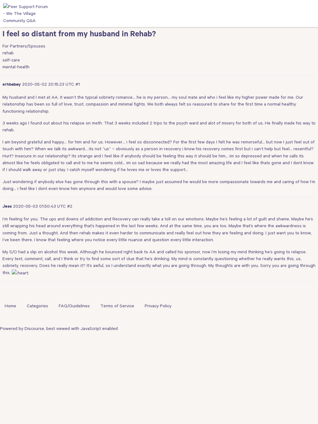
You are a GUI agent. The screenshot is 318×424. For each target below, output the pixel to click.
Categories (37, 305)
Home (10, 305)
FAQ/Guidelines (74, 305)
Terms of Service (117, 305)
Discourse (34, 328)
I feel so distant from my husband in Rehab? (79, 35)
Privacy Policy (158, 305)
